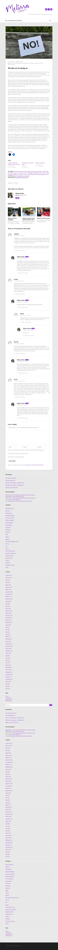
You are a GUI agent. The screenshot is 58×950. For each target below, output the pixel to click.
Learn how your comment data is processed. (34, 465)
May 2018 (8, 606)
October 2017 (8, 620)
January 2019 (8, 589)
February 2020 (9, 577)
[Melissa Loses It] (17, 8)
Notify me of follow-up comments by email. (19, 453)
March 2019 (8, 584)
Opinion (7, 539)
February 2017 (9, 639)
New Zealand (21, 173)
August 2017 (8, 625)
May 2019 (8, 582)
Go (50, 705)
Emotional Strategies (18, 63)
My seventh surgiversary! (11, 478)
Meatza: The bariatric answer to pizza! (21, 176)
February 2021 (9, 575)
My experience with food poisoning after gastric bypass (20, 501)
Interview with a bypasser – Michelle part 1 (15, 485)
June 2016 (8, 658)
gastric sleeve (11, 173)
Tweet (11, 183)
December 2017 (9, 615)
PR (6, 546)
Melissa (15, 173)
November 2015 (9, 674)
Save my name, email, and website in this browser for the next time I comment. (27, 450)
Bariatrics (33, 171)
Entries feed (8, 697)
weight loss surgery (23, 174)
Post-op (41, 173)
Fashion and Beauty (10, 520)
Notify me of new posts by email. (17, 457)
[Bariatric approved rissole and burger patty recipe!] (28, 211)
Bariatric (20, 171)
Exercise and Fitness (10, 518)
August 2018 (8, 601)
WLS (47, 174)
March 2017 (8, 636)
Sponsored (8, 562)
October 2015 (8, 677)
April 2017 (8, 634)
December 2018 (9, 592)
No (24, 173)
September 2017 (9, 622)
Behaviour (11, 63)
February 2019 (9, 587)
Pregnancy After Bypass (11, 553)
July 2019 (8, 580)
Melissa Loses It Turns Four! (12, 487)
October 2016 (8, 648)
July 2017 (8, 627)
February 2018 (9, 610)
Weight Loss (15, 174)
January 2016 (8, 669)
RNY (44, 173)
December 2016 (9, 644)
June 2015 (8, 686)
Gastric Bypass (26, 63)
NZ (26, 173)
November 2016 (9, 646)
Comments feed (9, 699)
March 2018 (8, 608)
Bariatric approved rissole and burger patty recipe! (28, 218)
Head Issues (31, 63)
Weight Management (41, 174)
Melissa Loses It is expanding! (12, 218)
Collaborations (9, 513)
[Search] (50, 20)
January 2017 (8, 641)
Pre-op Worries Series (10, 551)
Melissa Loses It (22, 195)
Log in (7, 696)
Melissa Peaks (20, 61)
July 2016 (8, 655)
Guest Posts (8, 527)
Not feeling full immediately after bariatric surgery (24, 495)
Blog (37, 171)
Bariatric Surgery (26, 171)
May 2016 (8, 660)
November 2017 (9, 618)
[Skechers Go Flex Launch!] (43, 211)
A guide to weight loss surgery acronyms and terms (14, 163)
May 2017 (8, 632)
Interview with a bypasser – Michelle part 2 (15, 482)
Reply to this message (20, 250)
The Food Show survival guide (21, 177)
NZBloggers (36, 173)
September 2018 (9, 599)
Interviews (8, 532)
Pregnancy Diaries (9, 555)
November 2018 (9, 594)
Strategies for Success (39, 63)
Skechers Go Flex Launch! (43, 218)
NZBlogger (30, 173)
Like (17, 183)
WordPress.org (9, 700)
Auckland (16, 171)
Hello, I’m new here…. (41, 163)
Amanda (16, 234)
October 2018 (8, 596)
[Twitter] (46, 9)
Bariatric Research (9, 508)
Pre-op (7, 548)
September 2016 (9, 651)
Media (7, 534)
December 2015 (9, 672)
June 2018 (8, 603)
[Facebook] (49, 9)
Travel (7, 567)
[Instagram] (51, 9)
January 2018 (8, 613)
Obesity (7, 537)
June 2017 (8, 629)
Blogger (40, 171)
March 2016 (8, 665)
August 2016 (8, 653)
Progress (7, 560)
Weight (11, 174)
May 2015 (8, 688)
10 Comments (12, 64)
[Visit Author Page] (10, 195)
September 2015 (9, 679)
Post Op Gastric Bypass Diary (12, 541)
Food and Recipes (9, 522)
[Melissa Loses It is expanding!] (14, 211)
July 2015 (8, 684)
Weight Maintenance (32, 174)
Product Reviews (9, 558)
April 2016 (8, 662)
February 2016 (9, 667)
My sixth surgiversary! (10, 480)
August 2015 (8, 681)
